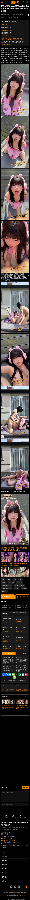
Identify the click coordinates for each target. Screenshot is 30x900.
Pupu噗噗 (11, 582)
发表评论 (25, 787)
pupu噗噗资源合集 (6, 588)
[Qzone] (23, 674)
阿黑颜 (3, 582)
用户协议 (7, 899)
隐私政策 (13, 899)
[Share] (3, 674)
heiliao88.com (6, 36)
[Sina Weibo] (26, 674)
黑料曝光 (4, 591)
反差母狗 (19, 582)
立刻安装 (5, 641)
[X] (16, 674)
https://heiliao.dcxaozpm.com (9, 844)
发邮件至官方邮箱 (21, 653)
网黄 (9, 579)
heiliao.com (19, 621)
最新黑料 (3, 17)
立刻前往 (18, 640)
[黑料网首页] (15, 2)
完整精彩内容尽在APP (7, 597)
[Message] (14, 677)
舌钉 (20, 579)
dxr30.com (5, 631)
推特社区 (10, 17)
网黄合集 (16, 17)
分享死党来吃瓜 (23, 597)
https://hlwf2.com (6, 835)
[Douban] (19, 674)
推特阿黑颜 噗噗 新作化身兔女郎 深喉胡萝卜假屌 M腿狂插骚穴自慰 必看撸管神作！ (14, 549)
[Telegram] (9, 674)
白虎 (14, 579)
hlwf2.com (4, 24)
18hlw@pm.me (6, 44)
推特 (3, 579)
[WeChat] (13, 674)
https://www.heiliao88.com (8, 840)
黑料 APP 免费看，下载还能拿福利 (12, 39)
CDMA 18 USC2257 (20, 899)
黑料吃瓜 (24, 588)
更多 (26, 697)
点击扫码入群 (20, 648)
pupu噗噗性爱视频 (19, 585)
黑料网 (16, 588)
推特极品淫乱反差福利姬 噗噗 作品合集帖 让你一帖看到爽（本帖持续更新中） (14, 564)
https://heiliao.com (7, 30)
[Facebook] (6, 674)
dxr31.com (19, 631)
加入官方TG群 (8, 653)
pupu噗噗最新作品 (6, 585)
